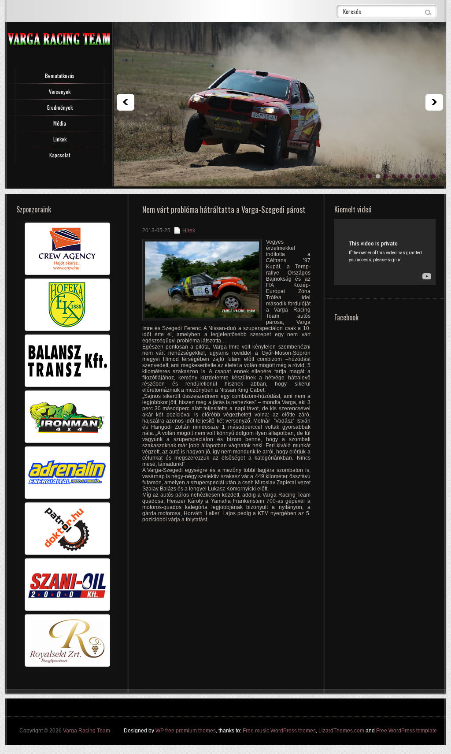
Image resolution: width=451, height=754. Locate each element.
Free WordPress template (406, 731)
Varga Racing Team (86, 731)
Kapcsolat (59, 155)
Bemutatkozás (59, 75)
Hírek (188, 230)
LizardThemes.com (341, 731)
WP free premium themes (185, 731)
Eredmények (60, 107)
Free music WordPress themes (279, 731)
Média (59, 123)
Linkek (60, 139)
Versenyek (59, 91)
